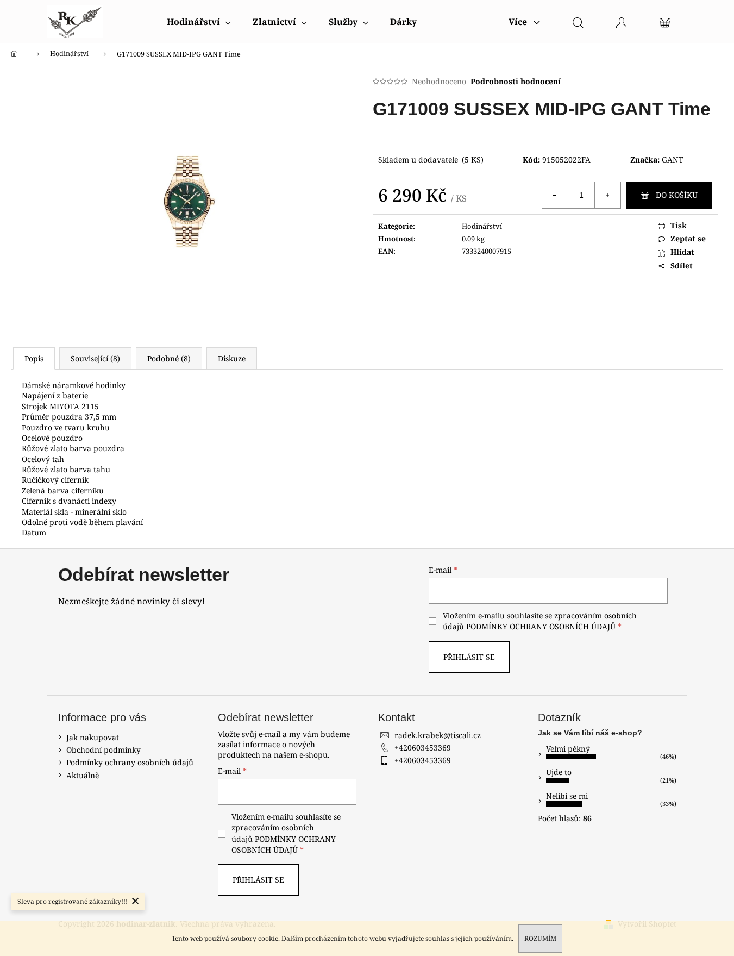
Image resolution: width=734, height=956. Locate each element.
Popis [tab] (33, 358)
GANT (672, 159)
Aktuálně (82, 775)
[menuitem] (199, 21)
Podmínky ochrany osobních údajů (129, 762)
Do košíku (677, 195)
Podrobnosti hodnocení (515, 81)
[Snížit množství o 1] (555, 195)
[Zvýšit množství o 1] (607, 195)
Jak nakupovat (92, 737)
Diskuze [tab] (232, 358)
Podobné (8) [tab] (169, 358)
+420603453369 (422, 747)
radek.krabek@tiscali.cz (437, 735)
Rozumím (540, 938)
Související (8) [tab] (95, 358)
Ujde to (559, 772)
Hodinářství (482, 226)
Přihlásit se (469, 657)
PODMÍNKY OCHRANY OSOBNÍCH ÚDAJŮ (541, 626)
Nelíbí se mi (567, 796)
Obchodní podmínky (103, 750)
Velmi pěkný (568, 748)
